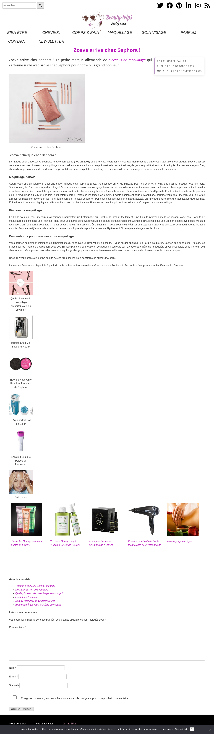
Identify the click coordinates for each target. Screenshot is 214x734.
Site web (14, 685)
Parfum (188, 32)
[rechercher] (40, 5)
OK (192, 729)
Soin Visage (154, 32)
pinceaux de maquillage (127, 60)
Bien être (17, 32)
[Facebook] (170, 9)
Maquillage (120, 32)
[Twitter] (160, 9)
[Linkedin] (188, 9)
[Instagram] (198, 9)
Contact (17, 41)
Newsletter (51, 41)
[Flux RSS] (207, 9)
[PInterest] (179, 9)
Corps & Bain (85, 32)
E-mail (13, 676)
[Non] (210, 729)
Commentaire (17, 627)
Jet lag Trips (69, 723)
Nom (12, 667)
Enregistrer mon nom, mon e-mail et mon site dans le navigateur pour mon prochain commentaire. (75, 698)
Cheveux (51, 32)
